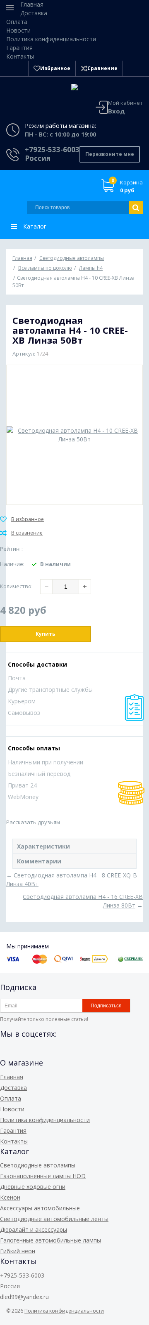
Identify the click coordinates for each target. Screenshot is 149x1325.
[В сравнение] (21, 533)
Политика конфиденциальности (51, 39)
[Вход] (133, 68)
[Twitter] (51, 1052)
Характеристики (43, 846)
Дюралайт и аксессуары (33, 1229)
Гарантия (19, 48)
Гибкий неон (17, 1251)
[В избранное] (22, 519)
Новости (18, 30)
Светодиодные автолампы (37, 1165)
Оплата (16, 22)
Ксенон (10, 1197)
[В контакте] (21, 1052)
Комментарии (39, 861)
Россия (37, 158)
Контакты (20, 56)
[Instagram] (66, 1052)
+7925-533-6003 (52, 149)
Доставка (33, 13)
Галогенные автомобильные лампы (50, 1240)
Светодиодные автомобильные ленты (54, 1219)
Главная (31, 4)
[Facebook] (6, 1052)
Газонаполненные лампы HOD (43, 1176)
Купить (45, 633)
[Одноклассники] (36, 1052)
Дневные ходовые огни (32, 1187)
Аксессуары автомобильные (40, 1208)
